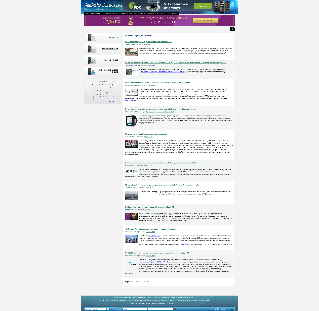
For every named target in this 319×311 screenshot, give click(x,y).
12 (100, 92)
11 (97, 92)
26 (100, 96)
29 (110, 96)
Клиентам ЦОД (141, 297)
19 (100, 94)
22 (110, 94)
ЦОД (87, 13)
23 (113, 94)
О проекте (161, 13)
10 (93, 92)
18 (97, 94)
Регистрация (172, 13)
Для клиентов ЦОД (110, 13)
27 (103, 96)
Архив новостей (110, 49)
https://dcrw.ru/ (130, 101)
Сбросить (111, 101)
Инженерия (95, 13)
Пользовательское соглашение (163, 303)
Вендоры (141, 13)
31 (93, 99)
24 (93, 96)
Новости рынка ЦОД (155, 297)
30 (113, 96)
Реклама (151, 13)
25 (97, 96)
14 (107, 92)
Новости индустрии (128, 13)
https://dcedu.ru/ (184, 244)
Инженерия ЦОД (129, 297)
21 (107, 94)
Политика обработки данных (141, 303)
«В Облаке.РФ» (154, 236)
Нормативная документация (155, 112)
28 (107, 96)
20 (103, 94)
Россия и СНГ (148, 44)
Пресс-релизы (111, 60)
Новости (113, 37)
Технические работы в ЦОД (107, 71)
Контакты (174, 297)
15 (110, 92)
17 (93, 94)
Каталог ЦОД (117, 297)
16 (113, 92)
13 (103, 92)
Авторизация (117, 309)
